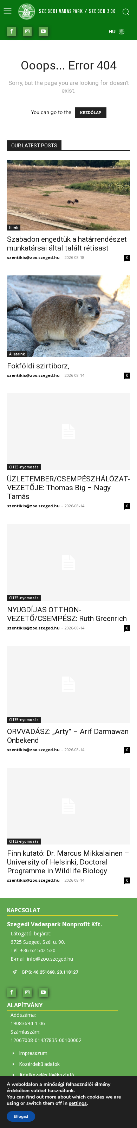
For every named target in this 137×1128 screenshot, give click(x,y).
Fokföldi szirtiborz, (38, 366)
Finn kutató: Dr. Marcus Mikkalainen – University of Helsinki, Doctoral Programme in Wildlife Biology (68, 862)
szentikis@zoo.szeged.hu (33, 257)
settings (78, 1103)
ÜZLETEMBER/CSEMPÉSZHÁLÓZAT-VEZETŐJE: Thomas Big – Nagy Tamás (68, 488)
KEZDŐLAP (90, 112)
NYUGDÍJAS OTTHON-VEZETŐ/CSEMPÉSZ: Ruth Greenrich (67, 614)
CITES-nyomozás (24, 467)
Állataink (17, 354)
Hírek (13, 227)
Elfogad (21, 1116)
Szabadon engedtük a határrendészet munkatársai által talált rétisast (67, 243)
